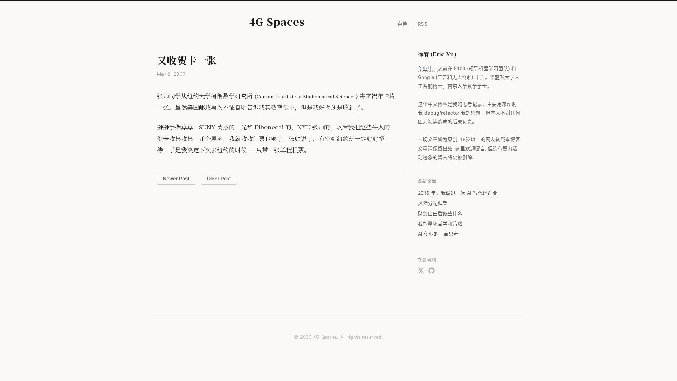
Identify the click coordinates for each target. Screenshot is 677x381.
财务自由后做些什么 (440, 213)
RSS (422, 24)
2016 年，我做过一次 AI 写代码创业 (458, 193)
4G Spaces (277, 21)
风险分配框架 (432, 203)
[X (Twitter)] (421, 272)
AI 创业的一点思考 (438, 234)
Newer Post (176, 178)
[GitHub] (431, 272)
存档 (402, 24)
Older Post (219, 178)
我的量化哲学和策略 (440, 223)
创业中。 (428, 68)
